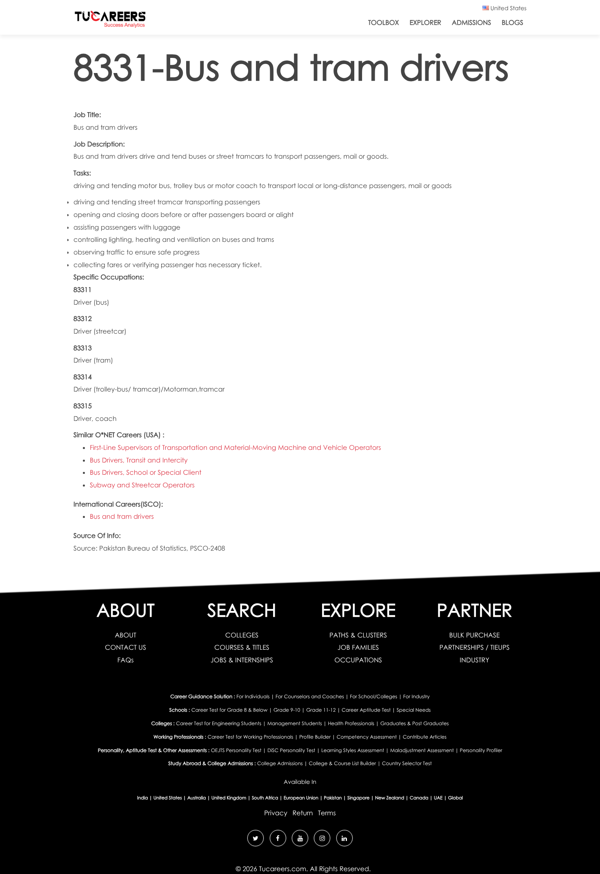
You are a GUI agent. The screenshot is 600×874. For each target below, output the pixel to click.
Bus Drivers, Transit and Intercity (139, 460)
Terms (327, 813)
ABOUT (125, 635)
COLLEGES (241, 635)
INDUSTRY (474, 660)
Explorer (425, 22)
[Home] (110, 21)
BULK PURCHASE (474, 635)
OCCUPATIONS (358, 660)
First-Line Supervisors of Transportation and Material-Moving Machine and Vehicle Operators (235, 447)
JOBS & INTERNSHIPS (242, 660)
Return (302, 813)
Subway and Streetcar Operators (142, 485)
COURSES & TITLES (241, 647)
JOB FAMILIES (358, 647)
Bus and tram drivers (122, 516)
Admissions (471, 22)
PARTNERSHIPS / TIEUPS (474, 647)
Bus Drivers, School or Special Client (146, 472)
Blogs (512, 22)
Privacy (275, 813)
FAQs (125, 660)
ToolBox (383, 22)
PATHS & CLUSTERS (358, 635)
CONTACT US (125, 647)
